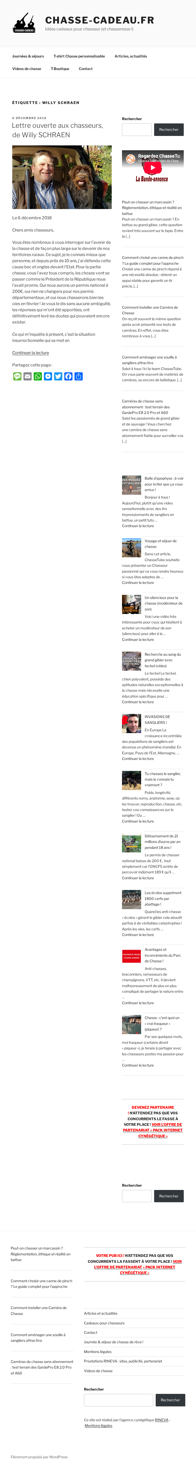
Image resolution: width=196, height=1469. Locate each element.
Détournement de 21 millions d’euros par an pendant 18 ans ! (162, 842)
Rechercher (132, 119)
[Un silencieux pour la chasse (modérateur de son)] (131, 605)
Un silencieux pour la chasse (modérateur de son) (163, 603)
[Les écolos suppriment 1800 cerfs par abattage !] (131, 900)
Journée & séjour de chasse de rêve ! (113, 1342)
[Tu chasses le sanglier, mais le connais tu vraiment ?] (131, 781)
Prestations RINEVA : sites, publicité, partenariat (123, 1361)
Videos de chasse (26, 68)
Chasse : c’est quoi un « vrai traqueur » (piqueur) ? (162, 1023)
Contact (86, 68)
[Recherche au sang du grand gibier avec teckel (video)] (131, 662)
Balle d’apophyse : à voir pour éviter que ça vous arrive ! (164, 484)
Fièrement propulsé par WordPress (39, 1457)
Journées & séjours (28, 56)
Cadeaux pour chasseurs (104, 1323)
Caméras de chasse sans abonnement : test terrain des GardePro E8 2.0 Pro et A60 (146, 407)
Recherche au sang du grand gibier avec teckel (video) (163, 660)
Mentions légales (98, 1351)
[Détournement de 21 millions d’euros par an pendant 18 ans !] (131, 843)
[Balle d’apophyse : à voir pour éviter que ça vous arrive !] (131, 486)
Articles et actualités (100, 1313)
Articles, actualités (131, 56)
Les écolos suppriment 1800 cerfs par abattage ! (163, 898)
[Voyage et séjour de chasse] (131, 548)
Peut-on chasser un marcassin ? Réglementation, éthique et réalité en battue (152, 208)
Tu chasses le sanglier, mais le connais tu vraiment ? (163, 779)
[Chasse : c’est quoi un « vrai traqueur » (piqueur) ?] (131, 1025)
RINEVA (161, 1420)
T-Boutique (60, 68)
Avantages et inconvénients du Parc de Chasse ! (163, 955)
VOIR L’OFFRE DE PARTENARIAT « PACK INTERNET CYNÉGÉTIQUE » (153, 1130)
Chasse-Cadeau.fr (99, 20)
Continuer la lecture (30, 352)
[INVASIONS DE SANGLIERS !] (131, 724)
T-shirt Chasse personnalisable (79, 56)
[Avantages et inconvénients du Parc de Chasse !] (131, 957)
